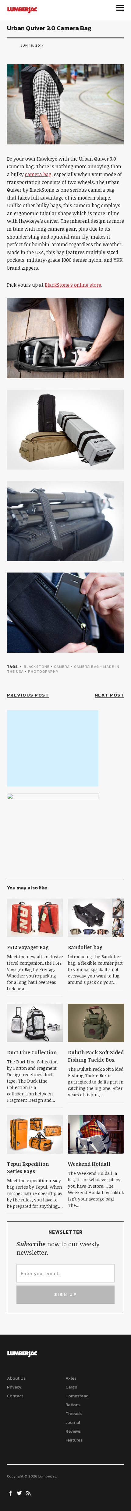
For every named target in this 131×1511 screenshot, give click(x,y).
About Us (16, 1378)
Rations (73, 1405)
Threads (74, 1413)
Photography (43, 671)
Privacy (14, 1387)
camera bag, (39, 174)
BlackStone (37, 666)
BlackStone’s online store (73, 285)
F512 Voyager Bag (28, 947)
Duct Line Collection (32, 1052)
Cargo (71, 1387)
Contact (15, 1396)
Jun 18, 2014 (32, 45)
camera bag (86, 666)
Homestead (77, 1396)
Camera (62, 666)
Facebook (11, 1492)
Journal (73, 1422)
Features (74, 1440)
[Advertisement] (52, 748)
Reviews (73, 1431)
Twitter (20, 1492)
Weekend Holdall (89, 1164)
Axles (71, 1378)
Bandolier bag (85, 947)
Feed (29, 1492)
